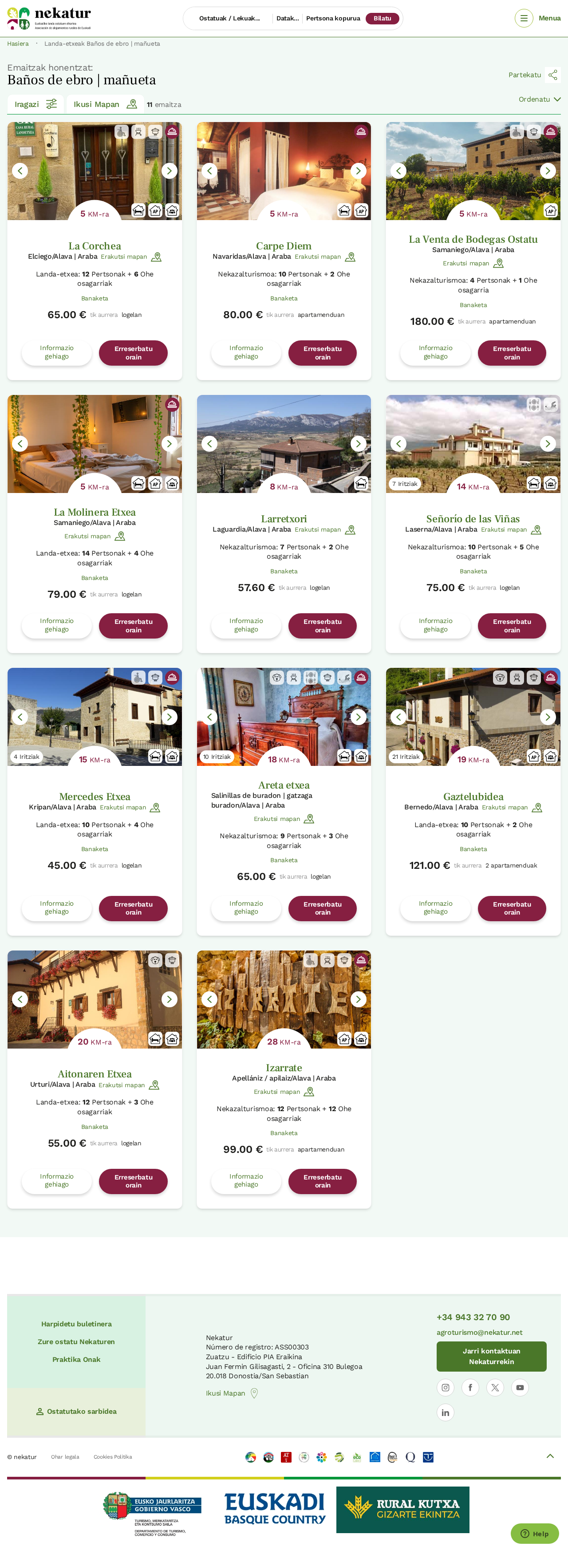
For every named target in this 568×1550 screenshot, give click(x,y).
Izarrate (284, 1068)
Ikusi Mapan (96, 104)
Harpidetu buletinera (76, 1324)
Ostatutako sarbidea (82, 1411)
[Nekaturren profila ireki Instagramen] (445, 1387)
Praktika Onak (76, 1359)
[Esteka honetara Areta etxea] (284, 717)
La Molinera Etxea (95, 512)
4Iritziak (26, 756)
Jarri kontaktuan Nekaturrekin (492, 1356)
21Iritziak (406, 756)
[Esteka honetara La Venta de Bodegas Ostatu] (473, 171)
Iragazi (27, 104)
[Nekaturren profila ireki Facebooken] (470, 1387)
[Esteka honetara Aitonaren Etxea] (95, 1000)
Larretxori (284, 519)
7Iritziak (405, 483)
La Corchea (94, 246)
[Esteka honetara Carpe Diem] (284, 171)
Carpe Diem (284, 246)
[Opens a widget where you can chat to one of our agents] (534, 1534)
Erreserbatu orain (133, 353)
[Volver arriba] (550, 1457)
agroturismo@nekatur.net (480, 1332)
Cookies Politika (113, 1457)
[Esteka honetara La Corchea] (95, 171)
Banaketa (94, 298)
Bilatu (382, 18)
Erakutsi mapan (124, 256)
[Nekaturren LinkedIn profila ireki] (445, 1412)
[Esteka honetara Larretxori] (284, 444)
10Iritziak (217, 756)
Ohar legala (65, 1457)
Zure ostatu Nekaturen (76, 1341)
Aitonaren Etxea (94, 1074)
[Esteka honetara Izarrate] (284, 1000)
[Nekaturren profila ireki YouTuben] (520, 1387)
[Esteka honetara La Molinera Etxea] (95, 444)
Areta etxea (283, 785)
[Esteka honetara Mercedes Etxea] (95, 717)
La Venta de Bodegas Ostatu (473, 239)
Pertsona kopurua (333, 18)
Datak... (287, 18)
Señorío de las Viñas (473, 519)
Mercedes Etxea (95, 797)
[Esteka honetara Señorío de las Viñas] (473, 444)
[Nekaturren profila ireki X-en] (495, 1387)
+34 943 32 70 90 (473, 1317)
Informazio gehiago (57, 352)
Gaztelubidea (473, 797)
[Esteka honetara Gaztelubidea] (473, 717)
